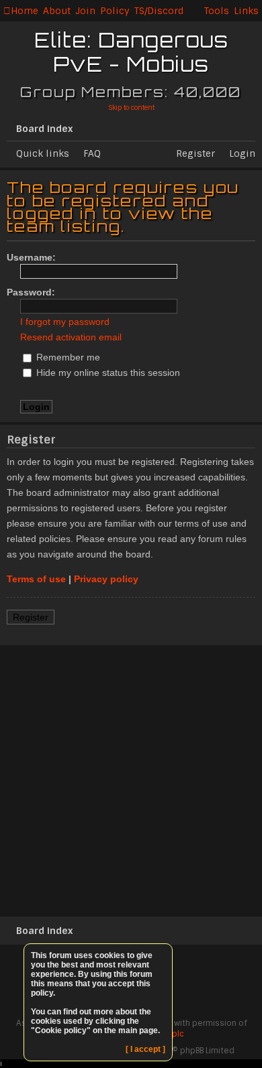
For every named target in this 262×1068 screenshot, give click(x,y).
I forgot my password (65, 321)
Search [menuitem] (250, 126)
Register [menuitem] (195, 153)
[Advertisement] (131, 778)
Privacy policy (106, 579)
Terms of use (36, 579)
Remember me (67, 357)
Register (30, 617)
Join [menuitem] (85, 11)
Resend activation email (71, 337)
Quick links (42, 153)
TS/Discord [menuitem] (158, 11)
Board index (44, 129)
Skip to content (131, 107)
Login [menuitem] (242, 153)
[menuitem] (57, 11)
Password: (31, 292)
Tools (216, 11)
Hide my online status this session (107, 372)
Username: (31, 257)
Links (246, 11)
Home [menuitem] (24, 11)
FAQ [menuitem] (92, 153)
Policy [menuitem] (115, 11)
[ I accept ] (145, 1049)
